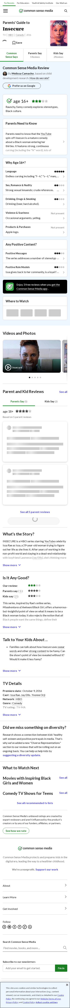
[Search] (64, 948)
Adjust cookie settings (47, 1002)
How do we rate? (39, 78)
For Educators (23, 3)
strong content (37, 651)
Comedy (20, 35)
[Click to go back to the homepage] (36, 11)
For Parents (9, 3)
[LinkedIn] (30, 927)
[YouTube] (9, 927)
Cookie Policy (29, 1002)
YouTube (46, 133)
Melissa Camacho (23, 73)
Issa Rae (15, 694)
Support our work (47, 869)
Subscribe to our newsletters (19, 961)
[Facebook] (14, 927)
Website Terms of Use (50, 998)
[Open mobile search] (65, 11)
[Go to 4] (40, 377)
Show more (10, 565)
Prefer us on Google (23, 85)
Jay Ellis (37, 557)
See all (63, 391)
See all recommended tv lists (35, 803)
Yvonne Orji (38, 694)
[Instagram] (4, 927)
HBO (10, 35)
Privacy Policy (12, 1002)
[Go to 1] (32, 377)
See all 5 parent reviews (35, 511)
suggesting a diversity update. (22, 755)
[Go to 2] (35, 377)
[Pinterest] (20, 927)
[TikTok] (25, 927)
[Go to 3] (37, 377)
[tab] (11, 55)
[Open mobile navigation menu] (5, 11)
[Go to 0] (29, 377)
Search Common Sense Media (19, 941)
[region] (35, 995)
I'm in (61, 968)
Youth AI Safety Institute (42, 3)
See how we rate (16, 830)
